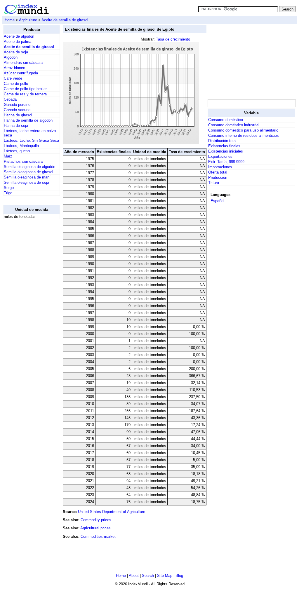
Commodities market (98, 536)
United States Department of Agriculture (111, 512)
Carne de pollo (16, 83)
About (134, 575)
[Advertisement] (26, 311)
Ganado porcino (17, 104)
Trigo (8, 193)
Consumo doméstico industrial (233, 125)
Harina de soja (16, 125)
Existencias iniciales (225, 151)
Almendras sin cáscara (23, 62)
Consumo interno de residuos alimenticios (243, 135)
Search (148, 575)
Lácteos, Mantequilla (21, 145)
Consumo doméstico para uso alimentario (243, 130)
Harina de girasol (18, 115)
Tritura (213, 183)
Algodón (11, 57)
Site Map (164, 575)
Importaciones (220, 167)
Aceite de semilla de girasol (64, 20)
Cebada (10, 99)
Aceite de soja (16, 52)
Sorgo (9, 187)
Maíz (8, 156)
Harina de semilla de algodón (28, 120)
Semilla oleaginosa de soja (26, 182)
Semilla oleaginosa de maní (27, 177)
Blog (179, 575)
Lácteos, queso (17, 151)
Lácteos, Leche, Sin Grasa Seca (31, 140)
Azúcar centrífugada (21, 73)
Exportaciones (220, 156)
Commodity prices (96, 520)
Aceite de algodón (19, 36)
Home (10, 20)
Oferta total (217, 172)
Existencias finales (224, 146)
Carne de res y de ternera (25, 94)
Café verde (13, 78)
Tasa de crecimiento (173, 39)
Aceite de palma (17, 41)
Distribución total (222, 141)
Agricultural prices (95, 528)
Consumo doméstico (225, 120)
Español (217, 201)
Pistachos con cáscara (23, 161)
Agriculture (28, 20)
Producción (217, 177)
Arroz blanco (14, 68)
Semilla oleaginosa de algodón (29, 166)
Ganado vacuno (17, 110)
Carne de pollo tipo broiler (25, 89)
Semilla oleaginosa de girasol (28, 172)
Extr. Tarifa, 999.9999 (226, 162)
